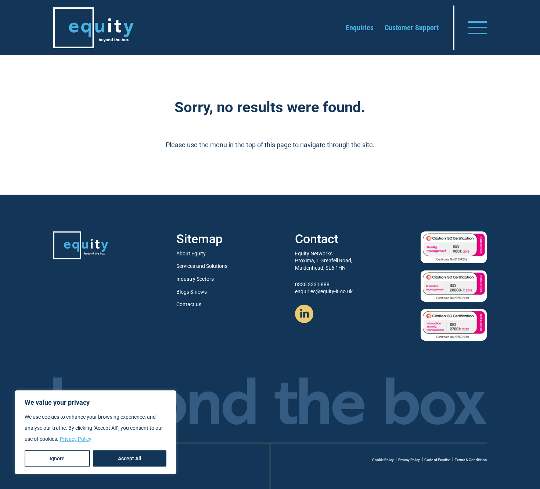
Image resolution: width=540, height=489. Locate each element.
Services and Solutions (201, 266)
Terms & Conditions (471, 460)
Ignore (57, 458)
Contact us (188, 304)
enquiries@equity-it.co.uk (324, 291)
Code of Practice (437, 460)
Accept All (129, 458)
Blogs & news (191, 292)
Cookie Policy (383, 460)
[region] (95, 432)
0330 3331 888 (312, 284)
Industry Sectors (195, 279)
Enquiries (360, 27)
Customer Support (412, 27)
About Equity (191, 253)
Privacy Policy (75, 439)
